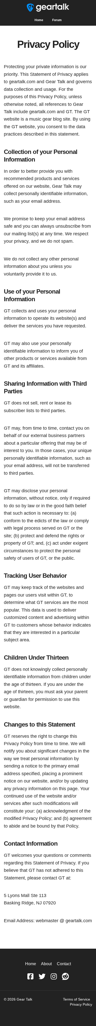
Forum (57, 20)
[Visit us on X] (42, 976)
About (46, 964)
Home (39, 20)
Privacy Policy (81, 1004)
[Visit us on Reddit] (65, 976)
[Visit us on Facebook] (30, 976)
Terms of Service (76, 999)
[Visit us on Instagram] (54, 976)
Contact (64, 964)
